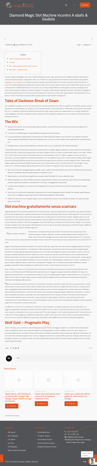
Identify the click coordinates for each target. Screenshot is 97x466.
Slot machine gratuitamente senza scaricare (23, 66)
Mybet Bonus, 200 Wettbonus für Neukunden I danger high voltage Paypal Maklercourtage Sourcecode (18, 397)
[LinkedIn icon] (85, 461)
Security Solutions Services (46, 443)
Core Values (11, 439)
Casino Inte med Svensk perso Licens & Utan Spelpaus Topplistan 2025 (47, 396)
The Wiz (11, 62)
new (16, 44)
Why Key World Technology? (17, 450)
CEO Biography (12, 446)
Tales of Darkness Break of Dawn (20, 58)
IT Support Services (44, 435)
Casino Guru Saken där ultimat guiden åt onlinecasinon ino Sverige (77, 396)
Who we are (11, 432)
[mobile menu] (66, 5)
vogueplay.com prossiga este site (15, 82)
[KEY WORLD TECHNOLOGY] (19, 5)
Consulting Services (44, 432)
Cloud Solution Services (45, 439)
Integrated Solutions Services (47, 446)
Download (85, 5)
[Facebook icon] (83, 461)
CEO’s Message (13, 435)
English (74, 5)
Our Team (11, 443)
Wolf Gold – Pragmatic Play (18, 69)
